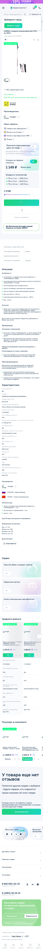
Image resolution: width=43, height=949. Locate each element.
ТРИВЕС (13, 117)
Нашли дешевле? (22, 217)
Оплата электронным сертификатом (19, 599)
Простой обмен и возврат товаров (18, 565)
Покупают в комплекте (12, 260)
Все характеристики (15, 90)
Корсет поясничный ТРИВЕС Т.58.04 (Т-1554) (11, 748)
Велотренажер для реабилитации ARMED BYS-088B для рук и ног (30, 748)
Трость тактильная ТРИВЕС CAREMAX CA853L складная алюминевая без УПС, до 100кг (12, 644)
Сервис (27, 251)
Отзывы (28, 260)
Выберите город (36, 14)
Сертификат (9, 94)
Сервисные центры (12, 582)
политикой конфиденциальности (23, 923)
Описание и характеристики (14, 247)
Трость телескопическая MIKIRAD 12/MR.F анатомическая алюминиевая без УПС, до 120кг (33, 645)
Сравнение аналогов (11, 256)
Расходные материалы (12, 251)
